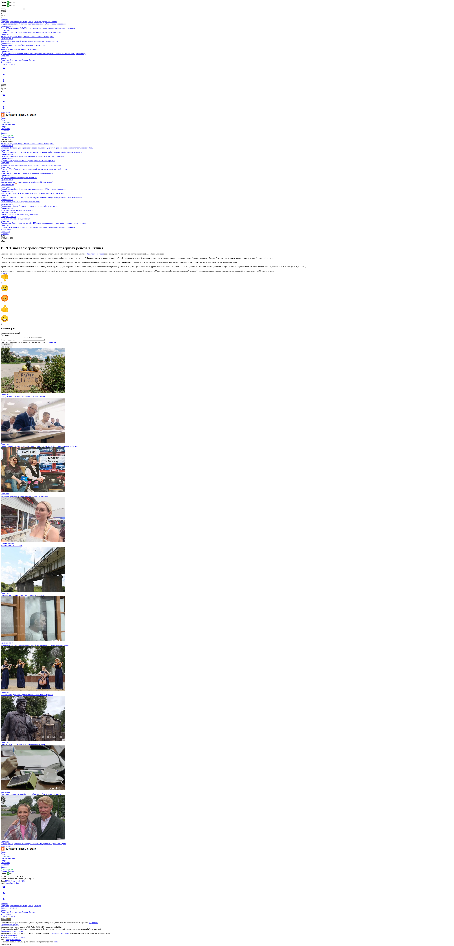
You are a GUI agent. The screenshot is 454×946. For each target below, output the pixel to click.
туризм (4, 273)
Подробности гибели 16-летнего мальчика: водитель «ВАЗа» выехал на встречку (33, 24)
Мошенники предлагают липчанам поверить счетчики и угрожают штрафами (32, 193)
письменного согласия (60, 933)
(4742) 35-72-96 (11, 881)
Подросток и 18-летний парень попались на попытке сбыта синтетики (29, 206)
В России (5, 64)
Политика (53, 22)
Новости (4, 20)
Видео (3, 58)
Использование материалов (12, 931)
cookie (55, 942)
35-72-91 (21, 881)
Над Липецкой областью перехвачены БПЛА (19, 178)
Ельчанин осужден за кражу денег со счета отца (20, 202)
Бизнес (30, 22)
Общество (5, 22)
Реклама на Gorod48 (9, 935)
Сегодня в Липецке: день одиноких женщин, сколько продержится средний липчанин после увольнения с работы (47, 148)
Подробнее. (93, 923)
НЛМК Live (6, 30)
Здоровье (45, 22)
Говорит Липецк (28, 60)
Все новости (6, 112)
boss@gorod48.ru (12, 883)
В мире (12, 64)
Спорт (24, 22)
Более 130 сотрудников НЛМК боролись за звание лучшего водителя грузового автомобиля (38, 28)
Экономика (5, 129)
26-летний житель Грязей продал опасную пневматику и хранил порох (29, 41)
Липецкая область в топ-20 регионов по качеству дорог (23, 45)
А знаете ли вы (7, 135)
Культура (37, 22)
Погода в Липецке (8, 212)
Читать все (5, 187)
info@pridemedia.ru (13, 940)
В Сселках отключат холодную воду (15, 219)
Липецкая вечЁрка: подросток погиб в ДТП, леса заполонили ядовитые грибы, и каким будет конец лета (43, 223)
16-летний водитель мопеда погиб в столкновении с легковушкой (27, 37)
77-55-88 (21, 938)
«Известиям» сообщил (95, 254)
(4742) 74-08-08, (11, 938)
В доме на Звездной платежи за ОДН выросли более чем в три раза (28, 161)
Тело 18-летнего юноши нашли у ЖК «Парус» (19, 49)
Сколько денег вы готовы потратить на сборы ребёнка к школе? (26, 182)
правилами (51, 342)
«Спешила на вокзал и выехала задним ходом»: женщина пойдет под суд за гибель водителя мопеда (41, 152)
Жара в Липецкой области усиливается (17, 210)
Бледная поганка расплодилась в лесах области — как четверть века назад (31, 32)
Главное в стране (8, 124)
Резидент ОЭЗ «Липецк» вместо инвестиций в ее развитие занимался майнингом (34, 169)
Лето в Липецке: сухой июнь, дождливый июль (20, 215)
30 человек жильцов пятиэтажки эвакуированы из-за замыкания (27, 173)
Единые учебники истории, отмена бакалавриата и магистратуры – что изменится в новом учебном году (43, 54)
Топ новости (6, 62)
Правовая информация (10, 925)
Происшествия (16, 22)
